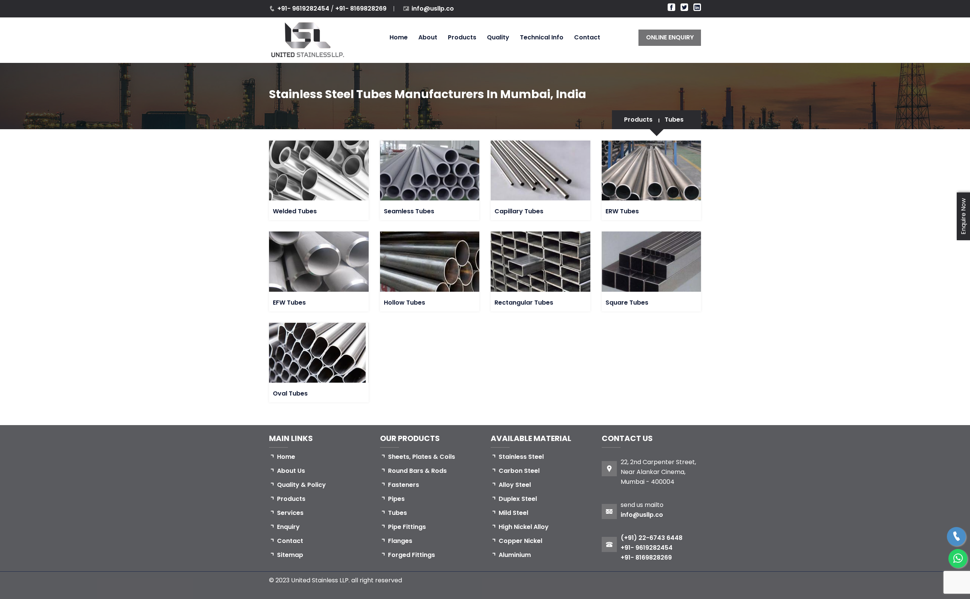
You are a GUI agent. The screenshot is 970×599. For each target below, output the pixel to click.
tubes (674, 119)
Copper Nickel (520, 540)
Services (290, 512)
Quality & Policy (301, 484)
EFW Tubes (289, 302)
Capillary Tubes (518, 211)
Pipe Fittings (407, 526)
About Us (291, 470)
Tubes (397, 512)
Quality (498, 37)
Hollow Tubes (404, 302)
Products (462, 37)
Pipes (396, 498)
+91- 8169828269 (360, 8)
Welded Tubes (295, 211)
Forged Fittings (411, 555)
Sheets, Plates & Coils (421, 456)
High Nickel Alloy (524, 526)
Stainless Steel (521, 456)
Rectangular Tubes (523, 302)
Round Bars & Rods (417, 470)
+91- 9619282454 (304, 8)
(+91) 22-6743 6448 (651, 537)
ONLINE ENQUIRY (670, 37)
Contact (587, 37)
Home (399, 37)
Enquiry (288, 526)
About (427, 37)
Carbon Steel (519, 470)
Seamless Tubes (409, 211)
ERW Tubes (622, 211)
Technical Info (541, 37)
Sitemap (290, 555)
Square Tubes (626, 302)
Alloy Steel (515, 484)
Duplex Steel (518, 498)
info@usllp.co (432, 8)
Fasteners (403, 484)
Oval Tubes (290, 393)
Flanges (400, 540)
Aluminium (515, 555)
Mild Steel (513, 512)
